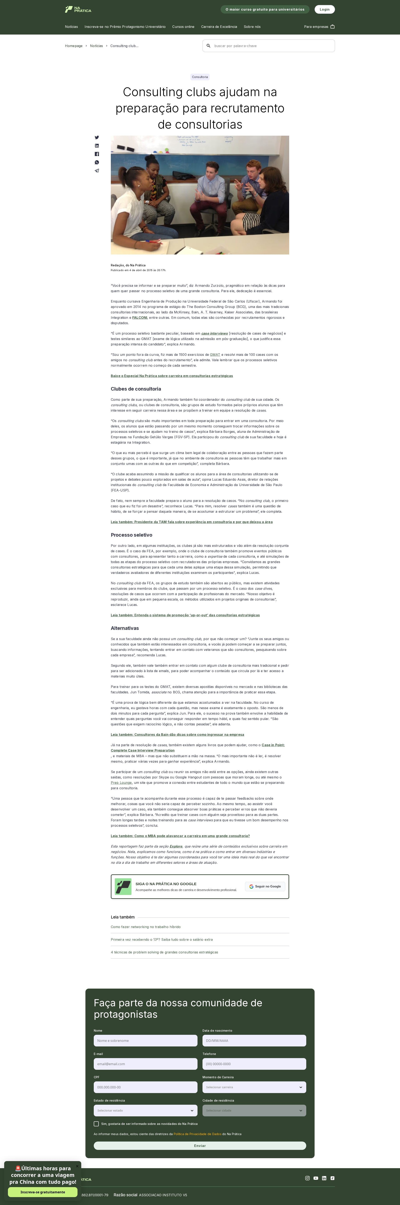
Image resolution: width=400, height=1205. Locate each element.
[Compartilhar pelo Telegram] (96, 170)
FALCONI (139, 317)
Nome (98, 1030)
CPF (96, 1077)
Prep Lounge (121, 783)
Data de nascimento (217, 1030)
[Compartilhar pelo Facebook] (96, 153)
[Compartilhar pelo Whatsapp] (96, 162)
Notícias (96, 46)
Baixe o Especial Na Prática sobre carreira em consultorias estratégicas (172, 376)
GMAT (215, 354)
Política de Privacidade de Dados (197, 1134)
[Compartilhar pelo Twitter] (96, 137)
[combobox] (206, 1087)
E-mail (98, 1054)
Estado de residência (109, 1100)
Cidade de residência (218, 1100)
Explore (176, 846)
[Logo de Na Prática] (78, 9)
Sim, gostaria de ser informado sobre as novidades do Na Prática (149, 1124)
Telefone (209, 1054)
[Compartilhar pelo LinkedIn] (96, 145)
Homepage (73, 46)
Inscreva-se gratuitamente (43, 1192)
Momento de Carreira (218, 1077)
